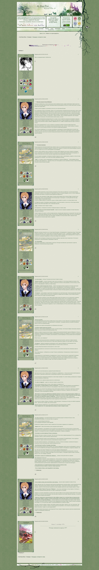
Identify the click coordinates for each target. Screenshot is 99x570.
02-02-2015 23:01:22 (44, 54)
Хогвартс (29, 37)
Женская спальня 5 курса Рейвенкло (44, 101)
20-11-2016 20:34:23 (44, 276)
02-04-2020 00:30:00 (44, 521)
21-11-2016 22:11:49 (44, 316)
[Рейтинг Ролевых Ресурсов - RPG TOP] (66, 26)
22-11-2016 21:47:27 (44, 414)
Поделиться (37, 54)
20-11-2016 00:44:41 (44, 229)
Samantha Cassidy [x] (26, 100)
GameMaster (26, 522)
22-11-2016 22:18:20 (44, 479)
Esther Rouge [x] (26, 143)
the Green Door (22, 37)
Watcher (26, 55)
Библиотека (38, 470)
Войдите (47, 33)
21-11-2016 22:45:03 (44, 368)
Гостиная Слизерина (41, 144)
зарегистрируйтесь (55, 33)
